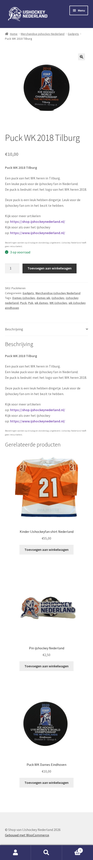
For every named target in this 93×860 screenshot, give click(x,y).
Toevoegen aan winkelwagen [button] (46, 549)
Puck (23, 303)
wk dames (41, 303)
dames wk (43, 298)
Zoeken (46, 852)
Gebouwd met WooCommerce (27, 835)
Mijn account (15, 852)
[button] (81, 56)
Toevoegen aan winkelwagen (49, 268)
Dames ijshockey (23, 298)
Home (14, 34)
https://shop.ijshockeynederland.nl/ (37, 221)
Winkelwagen (71, 849)
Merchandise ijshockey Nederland (42, 34)
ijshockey (57, 298)
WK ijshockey (58, 303)
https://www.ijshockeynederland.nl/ (37, 233)
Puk (30, 303)
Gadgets (73, 34)
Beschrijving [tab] (14, 329)
